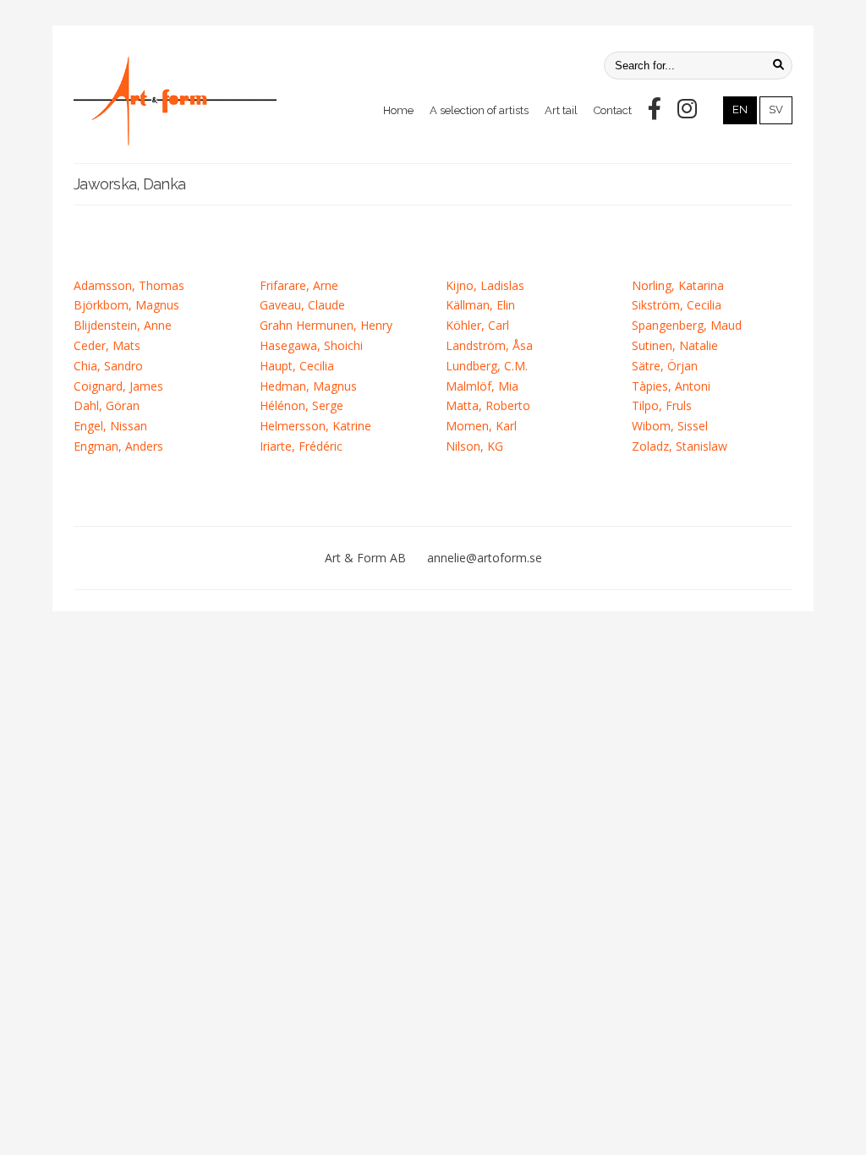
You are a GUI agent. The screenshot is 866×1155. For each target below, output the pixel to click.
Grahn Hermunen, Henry (326, 325)
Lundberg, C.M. (487, 366)
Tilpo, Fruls (662, 405)
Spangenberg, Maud (687, 325)
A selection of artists (479, 110)
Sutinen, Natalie (675, 345)
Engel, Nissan (110, 426)
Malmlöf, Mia (482, 386)
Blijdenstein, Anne (123, 325)
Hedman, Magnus (308, 386)
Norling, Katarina (678, 285)
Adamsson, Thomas (129, 285)
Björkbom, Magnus (126, 305)
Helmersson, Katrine (315, 426)
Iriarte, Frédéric (301, 446)
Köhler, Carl (477, 325)
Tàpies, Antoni (671, 386)
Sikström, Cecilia (676, 305)
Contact (613, 110)
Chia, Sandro (108, 366)
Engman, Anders (118, 446)
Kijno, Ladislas (485, 285)
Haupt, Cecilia (297, 366)
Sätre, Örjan (665, 366)
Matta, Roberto (488, 405)
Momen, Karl (481, 426)
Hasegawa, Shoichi (311, 345)
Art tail (561, 110)
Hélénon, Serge (301, 405)
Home (398, 110)
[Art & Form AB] (175, 100)
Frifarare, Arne (299, 285)
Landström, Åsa (489, 345)
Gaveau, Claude (302, 305)
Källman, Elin (480, 305)
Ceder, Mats (107, 345)
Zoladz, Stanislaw (679, 446)
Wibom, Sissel (670, 426)
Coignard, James (118, 386)
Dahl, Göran (107, 405)
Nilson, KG (474, 446)
